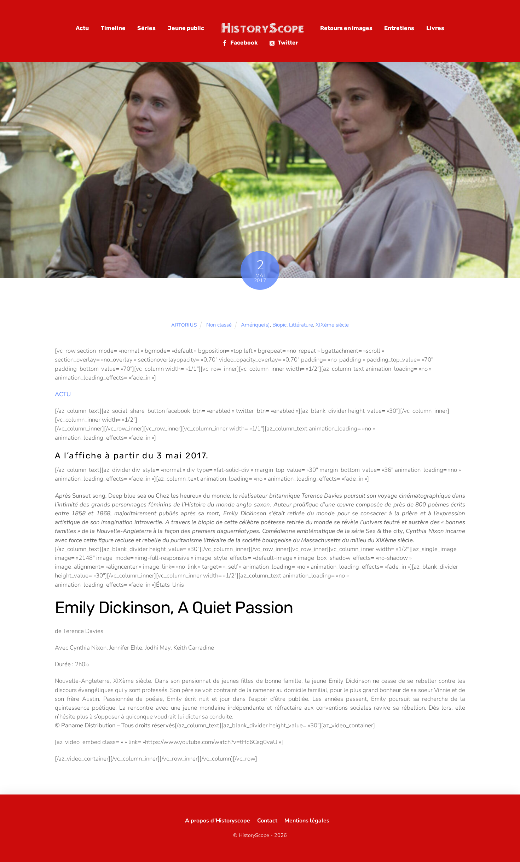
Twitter (287, 42)
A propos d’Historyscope (217, 821)
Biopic (279, 324)
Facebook (243, 42)
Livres (435, 28)
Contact (267, 821)
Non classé (219, 324)
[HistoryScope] (262, 28)
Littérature (301, 324)
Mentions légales (306, 821)
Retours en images (346, 28)
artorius (184, 325)
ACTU (63, 394)
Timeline (113, 28)
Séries (146, 28)
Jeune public (186, 28)
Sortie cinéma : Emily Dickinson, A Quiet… (260, 305)
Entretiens (399, 28)
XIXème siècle (332, 324)
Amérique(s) (255, 324)
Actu (82, 28)
